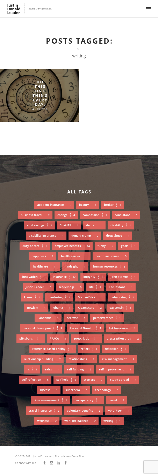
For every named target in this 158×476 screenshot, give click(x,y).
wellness (47, 421)
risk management (118, 359)
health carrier (74, 256)
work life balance (80, 421)
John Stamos (123, 277)
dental (94, 225)
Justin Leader (38, 287)
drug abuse (117, 235)
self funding (79, 369)
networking (122, 297)
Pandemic (48, 318)
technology (106, 390)
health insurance (111, 256)
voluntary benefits (83, 410)
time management (50, 400)
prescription (86, 338)
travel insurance (44, 410)
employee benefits (72, 246)
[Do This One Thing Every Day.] (39, 95)
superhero (76, 390)
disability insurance (46, 235)
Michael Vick (90, 297)
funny (105, 246)
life (95, 287)
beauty (87, 205)
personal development (42, 328)
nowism (36, 308)
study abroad (123, 380)
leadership (70, 287)
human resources (109, 266)
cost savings (39, 225)
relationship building (42, 359)
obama (61, 308)
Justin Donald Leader (13, 8)
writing (112, 421)
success (49, 390)
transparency (88, 400)
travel (116, 400)
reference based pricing (52, 349)
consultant (126, 215)
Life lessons (121, 287)
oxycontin (120, 308)
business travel (35, 215)
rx (32, 369)
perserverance (107, 318)
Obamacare (90, 308)
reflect (89, 349)
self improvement (115, 369)
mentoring (59, 297)
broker (112, 205)
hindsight (75, 266)
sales (52, 369)
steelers (93, 380)
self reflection (35, 380)
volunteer (118, 410)
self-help (66, 380)
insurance (64, 277)
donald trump (84, 235)
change (66, 215)
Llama (32, 297)
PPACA (58, 338)
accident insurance (54, 205)
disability (120, 225)
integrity (93, 277)
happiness (42, 256)
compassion (95, 215)
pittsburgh (30, 338)
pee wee (75, 318)
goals (128, 246)
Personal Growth (85, 328)
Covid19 (69, 225)
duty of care (34, 246)
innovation (33, 277)
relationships (81, 359)
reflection (115, 349)
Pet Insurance (122, 328)
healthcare (45, 266)
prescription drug (123, 338)
